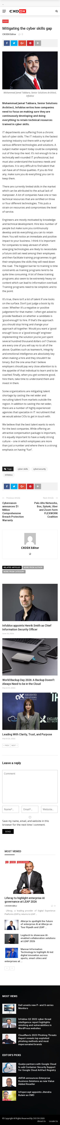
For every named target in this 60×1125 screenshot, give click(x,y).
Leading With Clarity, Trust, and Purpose (27, 734)
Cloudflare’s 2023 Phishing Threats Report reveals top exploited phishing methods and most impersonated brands (37, 1040)
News (12, 862)
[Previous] (7, 968)
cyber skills (23, 469)
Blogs (5, 21)
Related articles (12, 567)
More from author (33, 567)
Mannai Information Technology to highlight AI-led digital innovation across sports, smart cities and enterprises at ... (29, 955)
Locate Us (53, 1121)
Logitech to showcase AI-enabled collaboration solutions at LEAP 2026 (38, 938)
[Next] (12, 968)
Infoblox (9, 474)
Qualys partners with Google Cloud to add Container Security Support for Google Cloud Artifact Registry (37, 1067)
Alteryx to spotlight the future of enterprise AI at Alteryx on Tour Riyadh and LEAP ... (37, 924)
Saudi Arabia (23, 862)
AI (7, 862)
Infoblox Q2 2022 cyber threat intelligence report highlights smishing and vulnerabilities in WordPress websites (35, 1024)
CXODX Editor (9, 34)
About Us (41, 1121)
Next (14, 746)
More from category (14, 572)
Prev (7, 746)
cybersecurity (39, 469)
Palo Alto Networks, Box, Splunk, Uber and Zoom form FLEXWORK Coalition (46, 509)
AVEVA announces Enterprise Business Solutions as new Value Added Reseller (36, 1081)
